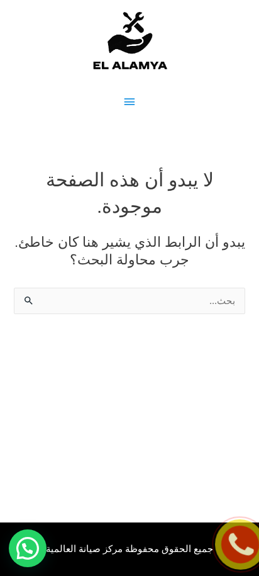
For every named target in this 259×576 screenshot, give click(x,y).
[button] (28, 548)
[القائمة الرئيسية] (129, 102)
